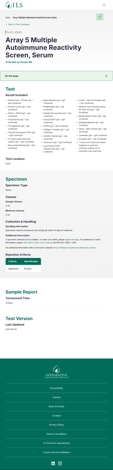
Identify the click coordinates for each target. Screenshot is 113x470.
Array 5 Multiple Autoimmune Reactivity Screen (74, 247)
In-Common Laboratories (57, 443)
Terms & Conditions (56, 434)
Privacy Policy (56, 424)
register (68, 239)
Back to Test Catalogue (19, 24)
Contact (57, 415)
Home (8, 17)
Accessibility (56, 388)
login (77, 239)
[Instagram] (60, 463)
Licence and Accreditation (56, 452)
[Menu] (104, 5)
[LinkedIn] (53, 463)
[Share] (100, 17)
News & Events (56, 406)
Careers (57, 397)
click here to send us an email (36, 242)
